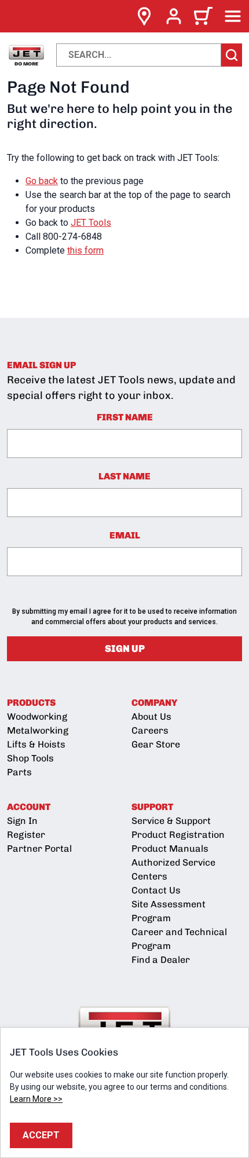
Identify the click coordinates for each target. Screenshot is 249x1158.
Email (124, 535)
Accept (41, 1135)
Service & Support (171, 820)
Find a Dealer (160, 959)
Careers (150, 730)
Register (26, 834)
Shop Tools (30, 758)
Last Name (124, 476)
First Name (125, 417)
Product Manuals (169, 848)
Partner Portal (39, 848)
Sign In (22, 820)
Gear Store (155, 744)
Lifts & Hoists (36, 744)
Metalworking (37, 730)
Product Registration (178, 834)
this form (85, 250)
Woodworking (37, 716)
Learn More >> (36, 1099)
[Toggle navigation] (233, 16)
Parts (19, 772)
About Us (151, 716)
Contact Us (156, 890)
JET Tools (91, 222)
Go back (41, 180)
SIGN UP (125, 648)
